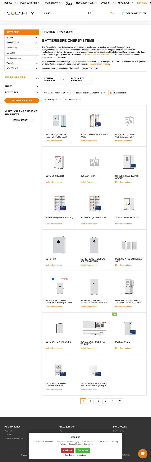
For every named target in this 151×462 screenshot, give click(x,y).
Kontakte (142, 3)
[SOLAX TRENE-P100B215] (129, 204)
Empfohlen (97, 93)
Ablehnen (67, 450)
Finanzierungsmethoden (99, 64)
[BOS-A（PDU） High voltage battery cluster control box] (129, 121)
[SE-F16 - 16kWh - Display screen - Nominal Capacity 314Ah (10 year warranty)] (94, 245)
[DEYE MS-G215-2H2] (59, 162)
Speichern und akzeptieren (75, 455)
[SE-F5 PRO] (59, 245)
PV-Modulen (90, 54)
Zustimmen (83, 450)
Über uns (9, 431)
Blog (115, 435)
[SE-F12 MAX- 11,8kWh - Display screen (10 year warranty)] (59, 287)
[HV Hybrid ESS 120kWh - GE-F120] (129, 162)
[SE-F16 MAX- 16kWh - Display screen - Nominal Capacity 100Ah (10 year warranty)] (94, 287)
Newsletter (119, 431)
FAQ (60, 431)
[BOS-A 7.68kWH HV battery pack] (94, 121)
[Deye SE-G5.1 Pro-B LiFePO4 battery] (59, 370)
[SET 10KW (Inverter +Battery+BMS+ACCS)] (59, 121)
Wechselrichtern (103, 54)
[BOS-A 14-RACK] (94, 162)
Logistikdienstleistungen (81, 61)
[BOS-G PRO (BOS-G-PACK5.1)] (59, 204)
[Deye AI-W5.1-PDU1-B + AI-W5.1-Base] (94, 328)
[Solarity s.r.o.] (21, 13)
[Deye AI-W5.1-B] (129, 328)
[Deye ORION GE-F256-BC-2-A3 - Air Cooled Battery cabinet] (129, 287)
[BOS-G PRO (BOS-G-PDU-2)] (94, 204)
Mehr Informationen (54, 141)
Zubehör (126, 54)
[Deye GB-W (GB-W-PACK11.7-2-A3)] (129, 245)
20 (64, 93)
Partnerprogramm (13, 439)
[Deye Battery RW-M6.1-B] (59, 328)
